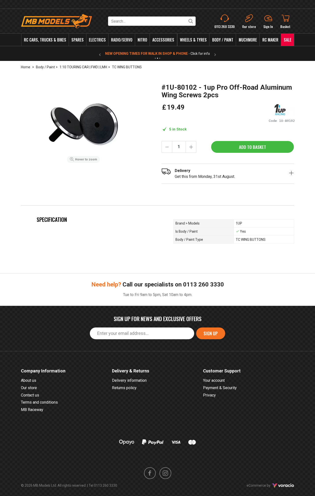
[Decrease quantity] (166, 147)
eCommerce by (265, 485)
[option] (83, 124)
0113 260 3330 (203, 284)
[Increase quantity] (191, 147)
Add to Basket (252, 147)
